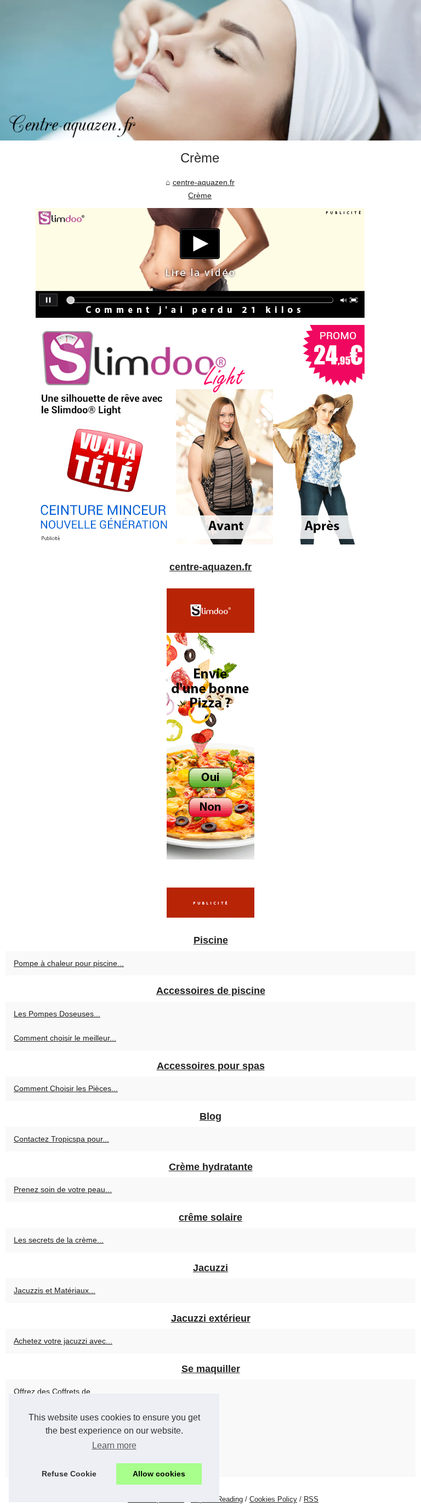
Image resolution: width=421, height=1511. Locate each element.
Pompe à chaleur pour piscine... (69, 963)
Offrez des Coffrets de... (55, 1391)
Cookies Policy (273, 1499)
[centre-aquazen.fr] (210, 70)
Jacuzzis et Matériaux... (54, 1290)
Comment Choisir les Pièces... (66, 1088)
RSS (311, 1499)
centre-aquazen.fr (204, 182)
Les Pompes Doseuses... (57, 1013)
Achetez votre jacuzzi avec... (63, 1340)
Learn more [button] (114, 1445)
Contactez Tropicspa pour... (61, 1138)
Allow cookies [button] (159, 1473)
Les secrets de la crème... (59, 1239)
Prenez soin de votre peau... (63, 1189)
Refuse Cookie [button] (69, 1473)
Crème (200, 195)
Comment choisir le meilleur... (65, 1037)
